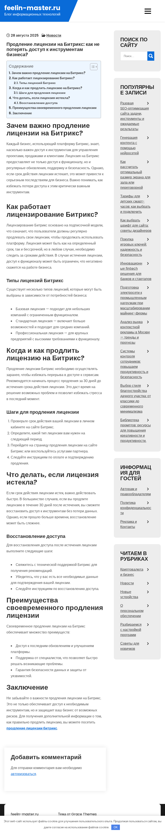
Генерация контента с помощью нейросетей (129, 145)
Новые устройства (129, 594)
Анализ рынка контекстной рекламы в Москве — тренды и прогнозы (135, 332)
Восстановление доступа (38, 103)
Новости (53, 35)
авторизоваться (23, 773)
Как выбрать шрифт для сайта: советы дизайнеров (135, 225)
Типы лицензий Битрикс (37, 83)
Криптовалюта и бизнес (131, 572)
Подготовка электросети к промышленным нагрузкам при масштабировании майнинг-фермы (135, 300)
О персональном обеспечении (132, 610)
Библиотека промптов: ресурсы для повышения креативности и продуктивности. (135, 430)
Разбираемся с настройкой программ (131, 629)
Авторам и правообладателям (135, 491)
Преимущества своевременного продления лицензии (54, 107)
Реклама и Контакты (128, 524)
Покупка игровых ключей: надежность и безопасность (133, 247)
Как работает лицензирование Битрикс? (43, 78)
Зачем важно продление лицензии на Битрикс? (49, 73)
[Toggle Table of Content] (91, 66)
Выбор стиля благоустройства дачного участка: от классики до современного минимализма (135, 398)
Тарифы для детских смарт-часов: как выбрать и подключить (135, 204)
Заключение (22, 113)
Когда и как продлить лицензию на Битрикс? (47, 88)
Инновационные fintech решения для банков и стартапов (135, 271)
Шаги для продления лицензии (42, 93)
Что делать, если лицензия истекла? (41, 98)
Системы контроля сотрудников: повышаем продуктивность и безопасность (134, 364)
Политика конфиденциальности (135, 508)
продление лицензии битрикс (31, 728)
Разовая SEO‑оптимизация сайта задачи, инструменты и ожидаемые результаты (134, 116)
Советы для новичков (129, 646)
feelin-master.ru (32, 7)
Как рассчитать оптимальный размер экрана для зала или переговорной (135, 174)
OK (116, 827)
